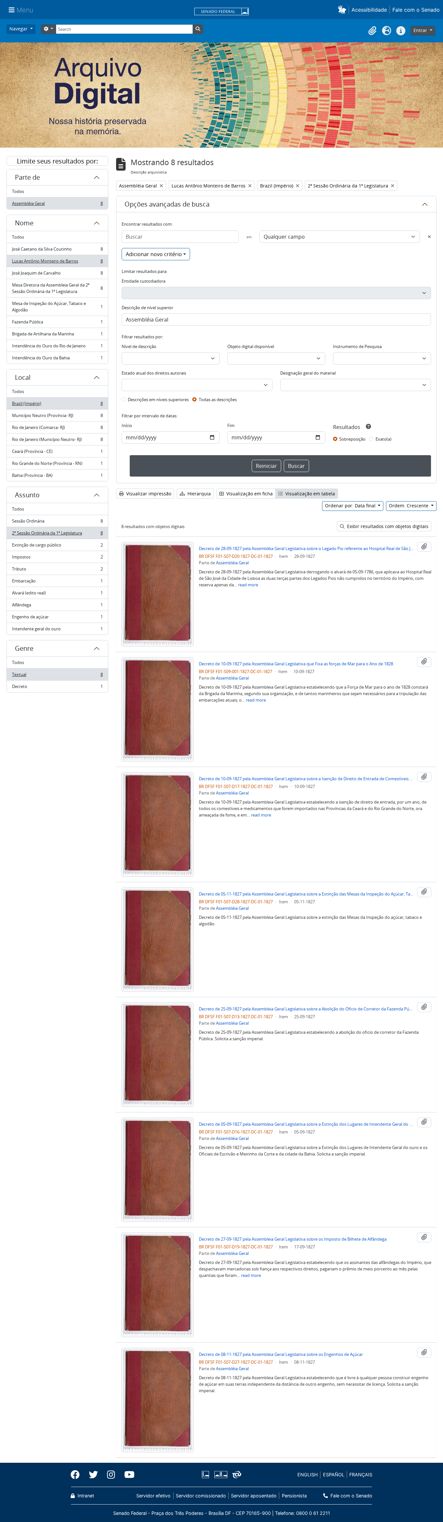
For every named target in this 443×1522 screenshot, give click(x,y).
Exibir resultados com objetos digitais (387, 526)
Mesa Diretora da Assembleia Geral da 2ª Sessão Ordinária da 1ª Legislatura (57, 288)
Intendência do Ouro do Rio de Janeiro (57, 347)
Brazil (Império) (57, 405)
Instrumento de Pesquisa (357, 346)
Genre (24, 648)
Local (22, 377)
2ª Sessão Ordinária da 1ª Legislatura (57, 534)
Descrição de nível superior (147, 307)
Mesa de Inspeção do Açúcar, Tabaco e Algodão (57, 306)
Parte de (27, 177)
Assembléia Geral (57, 204)
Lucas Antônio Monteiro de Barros (57, 262)
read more (248, 585)
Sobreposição (352, 439)
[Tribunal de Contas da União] (235, 1474)
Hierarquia (198, 493)
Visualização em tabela (309, 493)
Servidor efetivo (153, 1495)
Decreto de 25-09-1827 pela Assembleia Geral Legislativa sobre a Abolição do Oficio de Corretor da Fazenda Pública (306, 1009)
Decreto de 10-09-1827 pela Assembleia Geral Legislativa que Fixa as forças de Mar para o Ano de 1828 (296, 664)
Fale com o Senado (416, 9)
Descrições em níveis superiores (158, 399)
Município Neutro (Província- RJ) (57, 417)
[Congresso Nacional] (220, 1474)
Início (127, 425)
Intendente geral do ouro (57, 630)
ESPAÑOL (333, 1474)
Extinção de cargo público (57, 546)
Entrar (420, 30)
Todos (18, 191)
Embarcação (57, 582)
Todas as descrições (218, 399)
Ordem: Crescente (409, 505)
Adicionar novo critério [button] (154, 254)
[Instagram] (111, 1475)
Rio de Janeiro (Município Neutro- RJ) (57, 440)
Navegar (19, 29)
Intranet (85, 1495)
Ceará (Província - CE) (57, 452)
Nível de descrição (139, 346)
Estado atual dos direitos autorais (154, 373)
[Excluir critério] (429, 236)
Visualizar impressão (148, 493)
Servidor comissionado (201, 1495)
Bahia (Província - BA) (57, 476)
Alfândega (57, 606)
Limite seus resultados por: (57, 161)
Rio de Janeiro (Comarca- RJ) (57, 429)
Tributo (57, 570)
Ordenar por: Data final (351, 505)
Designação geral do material (308, 373)
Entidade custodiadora (143, 281)
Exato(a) (383, 439)
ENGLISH (307, 1474)
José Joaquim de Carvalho (57, 274)
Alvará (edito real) (57, 594)
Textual (57, 676)
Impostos (57, 558)
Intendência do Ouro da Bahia (57, 359)
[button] (343, 9)
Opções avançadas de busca (167, 204)
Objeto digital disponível (250, 346)
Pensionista (294, 1495)
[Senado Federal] (221, 12)
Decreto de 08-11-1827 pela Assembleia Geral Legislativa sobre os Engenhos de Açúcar (281, 1354)
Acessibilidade (369, 9)
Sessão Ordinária (57, 522)
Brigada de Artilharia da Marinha (57, 335)
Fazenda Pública (57, 323)
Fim (230, 425)
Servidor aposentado (254, 1495)
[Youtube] (127, 1475)
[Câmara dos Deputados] (206, 1474)
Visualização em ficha (249, 493)
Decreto (57, 687)
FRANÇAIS (360, 1474)
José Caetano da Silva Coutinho (57, 250)
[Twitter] (93, 1475)
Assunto (27, 494)
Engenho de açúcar (57, 618)
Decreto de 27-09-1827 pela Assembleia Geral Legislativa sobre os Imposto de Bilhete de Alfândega (293, 1239)
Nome (24, 223)
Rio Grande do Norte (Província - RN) (57, 464)
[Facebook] (77, 1475)
